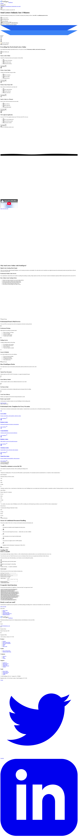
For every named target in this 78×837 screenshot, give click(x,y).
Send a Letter (5, 610)
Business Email (3, 575)
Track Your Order (6, 612)
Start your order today (4, 208)
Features (1, 3)
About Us (4, 656)
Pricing (1, 6)
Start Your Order (3, 403)
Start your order (18, 6)
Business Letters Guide (7, 651)
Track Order (5, 664)
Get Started (3, 66)
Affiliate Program (6, 665)
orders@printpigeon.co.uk (5, 625)
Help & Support (6, 663)
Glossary (4, 666)
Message (3, 581)
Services (2, 5)
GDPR (4, 674)
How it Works (5, 6)
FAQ (4, 645)
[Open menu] (1, 8)
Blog (4, 657)
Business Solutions (11, 6)
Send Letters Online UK (7, 613)
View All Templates (4, 462)
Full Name (2, 573)
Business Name (3, 574)
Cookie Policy (5, 673)
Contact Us (5, 662)
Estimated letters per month (5, 576)
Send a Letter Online (6, 642)
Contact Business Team (5, 582)
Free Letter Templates (7, 643)
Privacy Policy (5, 671)
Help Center (5, 646)
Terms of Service (6, 672)
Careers (4, 658)
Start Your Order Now (4, 264)
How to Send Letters (6, 650)
